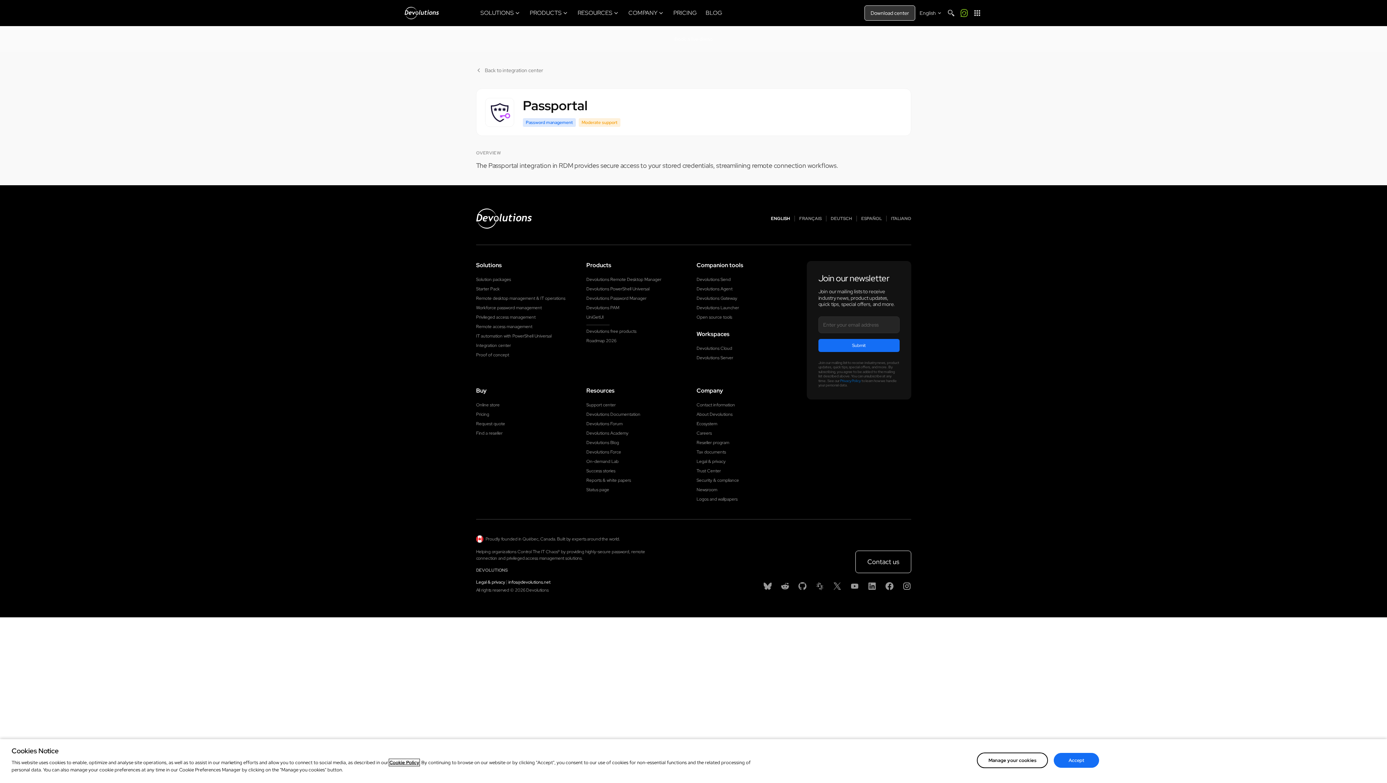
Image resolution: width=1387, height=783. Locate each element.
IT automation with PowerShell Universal (514, 336)
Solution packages (493, 279)
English (780, 218)
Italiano (901, 218)
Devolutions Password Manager (616, 298)
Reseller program (713, 443)
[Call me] (964, 13)
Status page (597, 490)
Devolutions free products (611, 331)
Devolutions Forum (604, 424)
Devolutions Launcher (718, 308)
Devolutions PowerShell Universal (617, 289)
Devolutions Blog (602, 443)
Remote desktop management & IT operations (520, 298)
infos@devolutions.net (529, 582)
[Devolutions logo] (504, 218)
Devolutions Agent (714, 289)
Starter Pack (488, 289)
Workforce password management (509, 308)
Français (810, 218)
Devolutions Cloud (714, 348)
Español (871, 218)
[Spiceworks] (820, 586)
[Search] (951, 13)
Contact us (883, 562)
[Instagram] (907, 586)
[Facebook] (889, 586)
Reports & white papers (608, 480)
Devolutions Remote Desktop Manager (623, 279)
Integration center (493, 345)
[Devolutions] (422, 13)
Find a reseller (489, 433)
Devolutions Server (715, 358)
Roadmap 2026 (601, 341)
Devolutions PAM (602, 308)
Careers (704, 433)
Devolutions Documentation (613, 414)
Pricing (482, 414)
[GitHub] (802, 586)
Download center (890, 13)
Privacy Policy (850, 380)
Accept (1077, 760)
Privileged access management (506, 317)
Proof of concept (492, 355)
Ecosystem (707, 424)
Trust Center (709, 471)
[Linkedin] (872, 586)
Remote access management (504, 327)
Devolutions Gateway (717, 298)
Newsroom (707, 490)
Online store (488, 405)
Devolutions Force (603, 452)
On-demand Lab (602, 461)
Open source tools (714, 317)
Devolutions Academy (607, 433)
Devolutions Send (714, 279)
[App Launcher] (977, 13)
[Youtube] (854, 586)
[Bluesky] (767, 586)
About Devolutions (714, 414)
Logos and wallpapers (717, 499)
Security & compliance (718, 480)
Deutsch (841, 218)
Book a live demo (693, 39)
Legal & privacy (711, 461)
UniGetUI (595, 317)
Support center (601, 405)
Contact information (716, 405)
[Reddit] (785, 586)
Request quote (490, 424)
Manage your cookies (1012, 760)
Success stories (600, 471)
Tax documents (711, 452)
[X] (837, 586)
